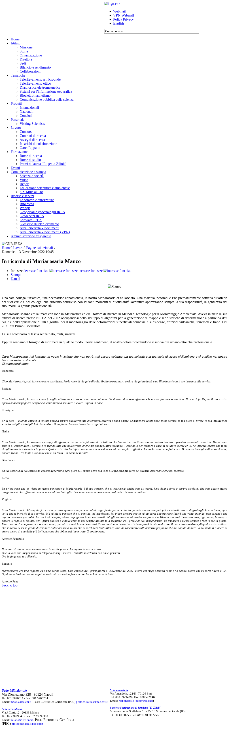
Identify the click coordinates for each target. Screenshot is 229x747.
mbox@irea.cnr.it (21, 701)
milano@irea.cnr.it (22, 720)
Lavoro (18, 248)
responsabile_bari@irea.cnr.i (136, 700)
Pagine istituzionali (39, 248)
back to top (9, 585)
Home (6, 248)
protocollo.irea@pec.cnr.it (92, 701)
